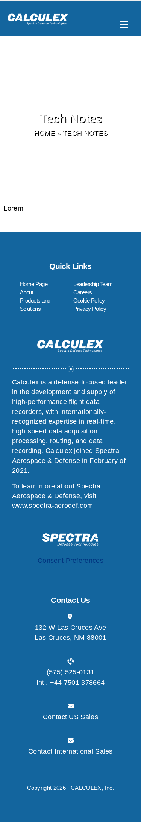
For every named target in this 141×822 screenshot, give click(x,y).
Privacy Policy (89, 309)
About (26, 292)
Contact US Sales (70, 717)
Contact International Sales (70, 751)
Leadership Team (93, 284)
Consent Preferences (70, 560)
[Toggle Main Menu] (124, 24)
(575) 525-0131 (70, 672)
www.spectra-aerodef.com (52, 505)
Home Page (34, 284)
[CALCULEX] (38, 16)
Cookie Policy (89, 300)
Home (44, 133)
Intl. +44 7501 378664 (70, 682)
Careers (82, 292)
